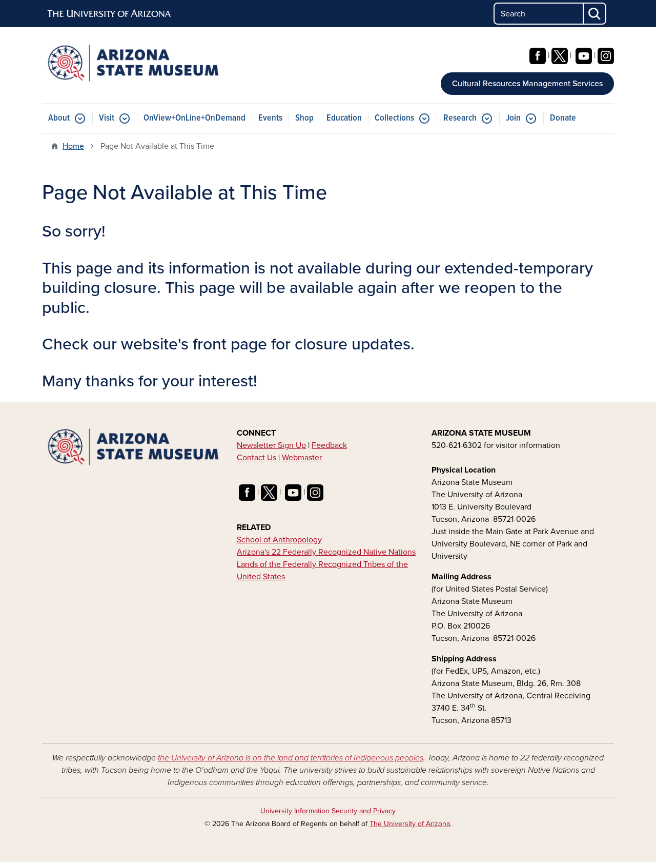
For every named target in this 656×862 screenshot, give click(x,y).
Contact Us (256, 458)
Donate (563, 118)
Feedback (329, 445)
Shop (304, 118)
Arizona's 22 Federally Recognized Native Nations (326, 552)
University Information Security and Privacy (328, 811)
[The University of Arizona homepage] (109, 14)
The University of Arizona (410, 823)
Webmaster (302, 458)
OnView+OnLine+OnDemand (194, 118)
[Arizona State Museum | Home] (133, 63)
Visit (106, 118)
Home (73, 146)
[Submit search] (595, 14)
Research (460, 118)
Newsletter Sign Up (271, 445)
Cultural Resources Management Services (527, 84)
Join (513, 118)
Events (270, 118)
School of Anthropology (279, 540)
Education (344, 118)
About (59, 118)
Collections (394, 118)
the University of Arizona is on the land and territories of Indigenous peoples (290, 758)
